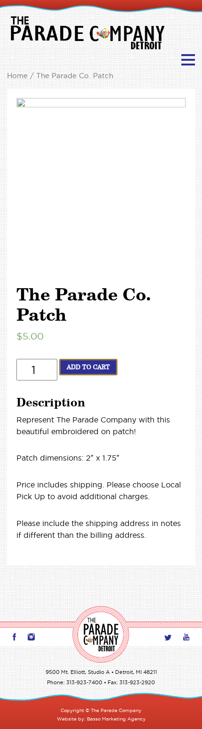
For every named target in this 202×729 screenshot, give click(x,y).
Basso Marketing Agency (116, 718)
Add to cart (88, 367)
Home (17, 76)
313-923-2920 (137, 682)
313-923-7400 (84, 682)
